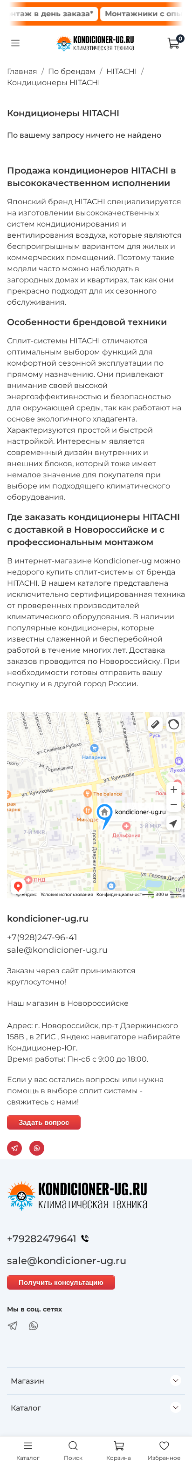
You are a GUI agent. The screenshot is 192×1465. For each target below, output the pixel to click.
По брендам (72, 71)
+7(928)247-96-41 (42, 937)
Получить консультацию (61, 1282)
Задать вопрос (44, 1122)
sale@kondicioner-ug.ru (57, 950)
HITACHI (121, 71)
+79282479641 (41, 1238)
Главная (22, 71)
